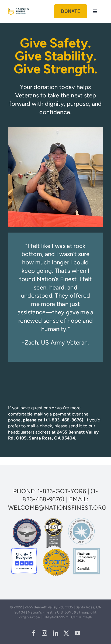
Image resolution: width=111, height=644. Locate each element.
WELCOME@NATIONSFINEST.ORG (57, 507)
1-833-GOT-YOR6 (61, 491)
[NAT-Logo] (18, 10)
